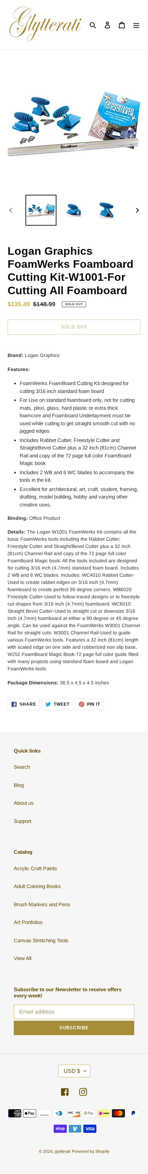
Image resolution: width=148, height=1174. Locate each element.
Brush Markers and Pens (42, 904)
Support (22, 821)
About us (24, 803)
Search (22, 767)
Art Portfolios (28, 922)
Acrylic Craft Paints (35, 868)
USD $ (72, 1071)
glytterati (63, 1151)
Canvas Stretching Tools (41, 940)
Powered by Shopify (90, 1151)
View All (22, 958)
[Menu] (136, 24)
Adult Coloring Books (37, 886)
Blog (19, 785)
